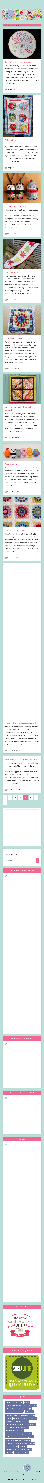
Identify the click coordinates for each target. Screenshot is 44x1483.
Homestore (22, 1424)
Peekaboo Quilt (10, 140)
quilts (27, 1440)
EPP (32, 1415)
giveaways (10, 1421)
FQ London (24, 1418)
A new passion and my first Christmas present (21, 759)
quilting (18, 1440)
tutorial (9, 1452)
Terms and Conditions (11, 1471)
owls (28, 1434)
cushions (29, 1412)
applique (10, 1402)
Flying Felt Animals (11, 464)
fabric (9, 1418)
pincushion (21, 1437)
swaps (22, 1446)
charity (18, 1409)
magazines (10, 1431)
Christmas (27, 1409)
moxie (20, 1431)
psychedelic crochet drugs (14, 530)
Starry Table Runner (12, 272)
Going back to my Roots (13, 338)
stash (32, 1443)
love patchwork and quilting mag (17, 1427)
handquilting (11, 1424)
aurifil (19, 1402)
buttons (9, 1409)
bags (27, 1402)
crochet (20, 1412)
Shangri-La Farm (21, 1443)
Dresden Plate (11, 1415)
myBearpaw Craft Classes (15, 1434)
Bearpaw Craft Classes (14, 1406)
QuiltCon (10, 1440)
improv (31, 1424)
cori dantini (10, 1412)
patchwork (10, 1437)
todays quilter (26, 1449)
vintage (17, 1452)
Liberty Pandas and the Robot (15, 206)
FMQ (16, 1418)
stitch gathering (12, 1446)
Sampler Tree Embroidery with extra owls (19, 62)
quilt (30, 1437)
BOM (34, 1406)
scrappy (9, 1443)
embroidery (23, 1415)
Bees (27, 1406)
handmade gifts (22, 1421)
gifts (33, 1418)
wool (25, 1452)
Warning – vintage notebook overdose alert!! (20, 723)
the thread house (12, 1449)
